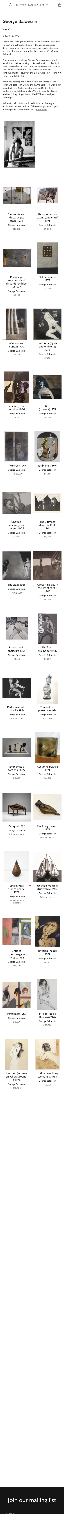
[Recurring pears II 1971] (47, 747)
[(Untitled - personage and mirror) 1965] (16, 502)
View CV (6, 29)
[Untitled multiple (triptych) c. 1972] (47, 866)
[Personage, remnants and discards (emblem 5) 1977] (16, 258)
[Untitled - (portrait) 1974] (47, 387)
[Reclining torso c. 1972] (47, 807)
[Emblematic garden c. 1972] (16, 747)
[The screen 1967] (16, 446)
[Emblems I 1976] (47, 446)
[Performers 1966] (16, 994)
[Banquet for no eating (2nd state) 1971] (47, 195)
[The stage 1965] (16, 565)
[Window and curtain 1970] (16, 324)
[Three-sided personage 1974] (47, 688)
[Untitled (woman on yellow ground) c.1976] (16, 1054)
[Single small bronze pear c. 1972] (16, 866)
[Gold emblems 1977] (47, 258)
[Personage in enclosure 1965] (16, 628)
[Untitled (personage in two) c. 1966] (16, 931)
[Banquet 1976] (16, 807)
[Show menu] (4, 5)
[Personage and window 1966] (16, 387)
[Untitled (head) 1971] (47, 931)
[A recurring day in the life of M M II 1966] (47, 565)
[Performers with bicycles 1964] (16, 688)
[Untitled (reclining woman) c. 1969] (47, 1054)
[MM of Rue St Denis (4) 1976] (47, 994)
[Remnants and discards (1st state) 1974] (16, 195)
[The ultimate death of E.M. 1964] (47, 502)
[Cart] (59, 5)
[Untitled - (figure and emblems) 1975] (47, 324)
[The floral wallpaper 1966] (47, 628)
